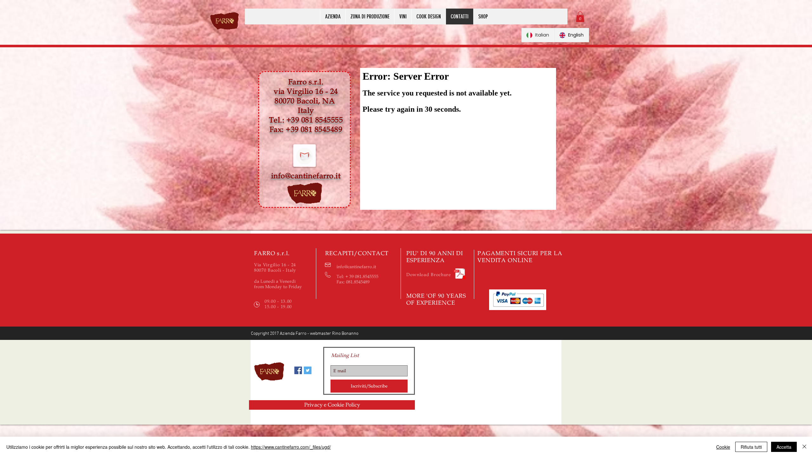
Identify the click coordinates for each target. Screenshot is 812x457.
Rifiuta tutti (751, 447)
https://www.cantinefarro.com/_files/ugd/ (291, 447)
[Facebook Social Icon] (298, 370)
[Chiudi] (804, 447)
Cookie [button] (723, 447)
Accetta (783, 447)
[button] (580, 16)
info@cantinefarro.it (306, 176)
